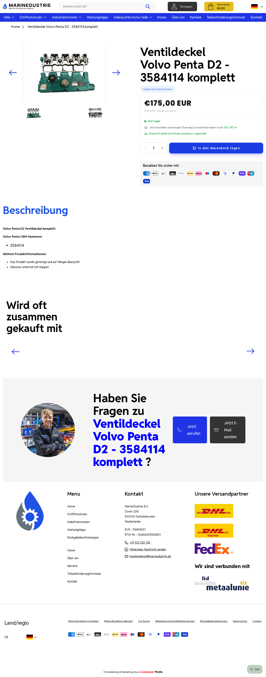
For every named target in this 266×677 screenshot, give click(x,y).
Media (151, 672)
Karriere (195, 17)
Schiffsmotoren (77, 514)
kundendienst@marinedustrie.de (150, 556)
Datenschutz (240, 621)
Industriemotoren (78, 522)
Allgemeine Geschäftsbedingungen (175, 621)
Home (161, 17)
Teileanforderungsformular (226, 17)
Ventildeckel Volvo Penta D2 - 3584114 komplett (63, 27)
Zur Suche (144, 621)
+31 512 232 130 (140, 542)
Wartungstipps (97, 17)
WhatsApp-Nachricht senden (148, 549)
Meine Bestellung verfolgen (83, 621)
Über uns (178, 17)
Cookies (257, 621)
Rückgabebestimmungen (83, 537)
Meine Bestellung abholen (118, 621)
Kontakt (256, 17)
